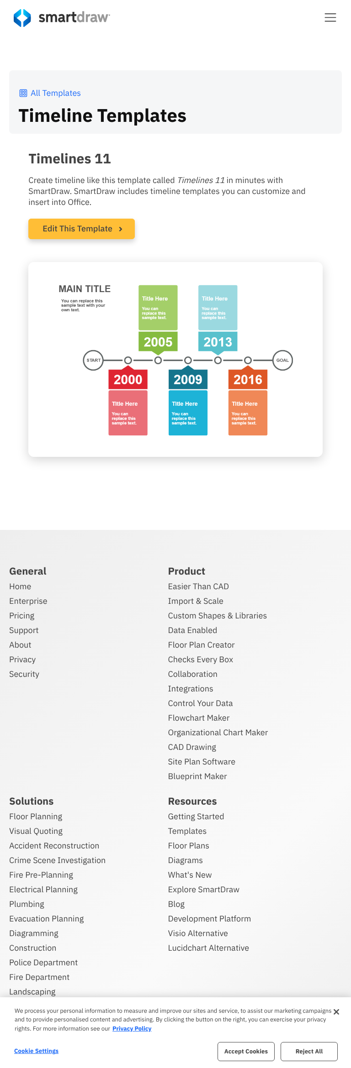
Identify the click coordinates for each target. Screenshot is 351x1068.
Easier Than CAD (198, 586)
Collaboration (193, 674)
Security (24, 674)
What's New (190, 874)
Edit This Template (77, 228)
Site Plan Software (201, 761)
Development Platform (209, 918)
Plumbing (26, 904)
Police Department (43, 962)
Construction (32, 947)
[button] (330, 17)
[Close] (336, 1012)
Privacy (22, 659)
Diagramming (33, 933)
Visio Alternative (198, 933)
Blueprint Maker (197, 776)
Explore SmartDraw (203, 889)
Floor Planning (35, 816)
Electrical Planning (43, 889)
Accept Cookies (246, 1051)
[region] (175, 1032)
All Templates (56, 93)
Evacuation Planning (46, 918)
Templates (187, 831)
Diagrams (185, 860)
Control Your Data (200, 703)
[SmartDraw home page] (62, 18)
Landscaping (32, 991)
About (20, 644)
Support (24, 630)
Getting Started (196, 816)
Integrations (190, 688)
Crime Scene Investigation (57, 860)
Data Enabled (193, 630)
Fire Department (39, 977)
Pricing (21, 615)
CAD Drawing (192, 747)
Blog (176, 904)
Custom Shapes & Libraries (217, 615)
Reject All (309, 1051)
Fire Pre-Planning (41, 874)
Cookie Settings (36, 1051)
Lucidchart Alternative (209, 947)
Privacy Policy (131, 1028)
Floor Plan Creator (201, 644)
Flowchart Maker (199, 717)
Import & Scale (195, 601)
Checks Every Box (201, 659)
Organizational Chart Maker (218, 732)
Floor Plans (188, 845)
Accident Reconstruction (54, 845)
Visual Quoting (36, 831)
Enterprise (28, 601)
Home (20, 586)
